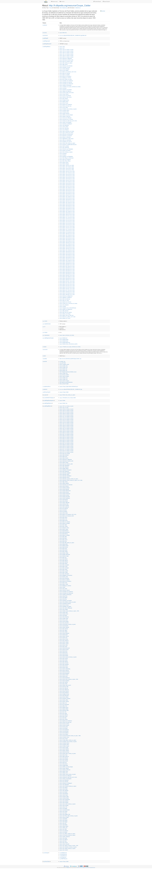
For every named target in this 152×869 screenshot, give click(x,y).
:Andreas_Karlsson (65, 487)
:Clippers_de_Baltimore (65, 91)
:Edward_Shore (64, 101)
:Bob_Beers (63, 538)
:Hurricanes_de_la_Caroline (66, 119)
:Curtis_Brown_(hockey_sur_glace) (68, 624)
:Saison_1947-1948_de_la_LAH (67, 181)
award (45, 394)
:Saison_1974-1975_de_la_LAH (67, 221)
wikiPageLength (46, 41)
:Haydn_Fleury (64, 771)
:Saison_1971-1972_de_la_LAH (67, 217)
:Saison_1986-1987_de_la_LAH (67, 242)
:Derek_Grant (64, 676)
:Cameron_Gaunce (65, 590)
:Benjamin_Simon (64, 527)
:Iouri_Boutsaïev (64, 780)
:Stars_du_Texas (64, 300)
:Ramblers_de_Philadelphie (66, 156)
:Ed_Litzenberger (64, 704)
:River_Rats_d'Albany (65, 160)
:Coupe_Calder (64, 392)
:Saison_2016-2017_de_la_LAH (67, 288)
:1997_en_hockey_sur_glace (66, 428)
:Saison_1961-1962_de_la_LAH (67, 202)
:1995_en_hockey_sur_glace (66, 425)
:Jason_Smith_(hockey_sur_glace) (67, 804)
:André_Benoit (64, 499)
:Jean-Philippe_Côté (65, 814)
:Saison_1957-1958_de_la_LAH (67, 196)
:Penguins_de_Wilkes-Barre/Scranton (68, 144)
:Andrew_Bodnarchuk (65, 490)
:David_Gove (63, 651)
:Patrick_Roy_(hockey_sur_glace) (67, 143)
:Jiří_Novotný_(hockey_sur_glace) (67, 835)
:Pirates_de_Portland (65, 150)
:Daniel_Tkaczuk (64, 636)
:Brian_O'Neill (64, 572)
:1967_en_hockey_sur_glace (66, 412)
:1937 (62, 48)
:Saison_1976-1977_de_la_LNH (67, 227)
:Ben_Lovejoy (64, 526)
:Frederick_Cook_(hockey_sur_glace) (68, 109)
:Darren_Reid (64, 645)
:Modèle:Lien (63, 338)
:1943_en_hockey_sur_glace (66, 49)
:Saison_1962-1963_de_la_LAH (67, 204)
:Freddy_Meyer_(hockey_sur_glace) (68, 740)
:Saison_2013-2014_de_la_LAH (67, 285)
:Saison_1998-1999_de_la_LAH (67, 261)
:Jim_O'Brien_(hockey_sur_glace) (67, 833)
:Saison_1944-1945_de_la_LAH (67, 177)
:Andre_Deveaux (64, 486)
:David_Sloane (64, 654)
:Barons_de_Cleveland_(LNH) (67, 515)
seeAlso (45, 358)
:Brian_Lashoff (64, 570)
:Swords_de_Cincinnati (65, 302)
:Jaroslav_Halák (64, 796)
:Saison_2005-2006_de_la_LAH (67, 272)
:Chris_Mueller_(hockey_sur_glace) (68, 602)
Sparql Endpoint (107, 1)
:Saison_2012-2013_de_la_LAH (67, 284)
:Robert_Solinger (64, 163)
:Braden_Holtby (64, 553)
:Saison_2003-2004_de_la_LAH (67, 269)
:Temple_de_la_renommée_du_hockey (68, 303)
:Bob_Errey (63, 541)
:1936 (62, 46)
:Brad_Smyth (63, 550)
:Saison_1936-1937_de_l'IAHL (67, 165)
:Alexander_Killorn (64, 474)
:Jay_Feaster (63, 811)
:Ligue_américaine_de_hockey (67, 131)
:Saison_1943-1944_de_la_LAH (67, 175)
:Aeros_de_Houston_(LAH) (66, 61)
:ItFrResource (63, 857)
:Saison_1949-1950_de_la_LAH (67, 184)
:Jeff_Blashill (63, 818)
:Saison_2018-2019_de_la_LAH (67, 291)
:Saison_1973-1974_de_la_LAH (67, 220)
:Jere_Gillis (63, 829)
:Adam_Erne (63, 456)
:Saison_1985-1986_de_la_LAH (67, 241)
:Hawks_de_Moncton (65, 116)
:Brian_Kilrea (63, 569)
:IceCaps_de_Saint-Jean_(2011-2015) (68, 120)
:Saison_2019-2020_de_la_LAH (67, 293)
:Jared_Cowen (64, 795)
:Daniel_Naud (64, 634)
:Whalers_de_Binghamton (66, 309)
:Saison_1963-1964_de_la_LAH (67, 205)
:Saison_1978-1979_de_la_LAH (67, 230)
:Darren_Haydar (64, 642)
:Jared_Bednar (64, 793)
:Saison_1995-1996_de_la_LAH (67, 257)
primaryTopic (46, 861)
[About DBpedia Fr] (45, 1)
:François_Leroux (64, 737)
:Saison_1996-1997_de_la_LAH (67, 258)
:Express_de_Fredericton (66, 104)
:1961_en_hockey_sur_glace (66, 54)
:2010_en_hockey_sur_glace (66, 447)
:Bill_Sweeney (64, 533)
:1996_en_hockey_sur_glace (66, 426)
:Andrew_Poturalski (65, 496)
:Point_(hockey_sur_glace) (66, 152)
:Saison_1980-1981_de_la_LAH (67, 233)
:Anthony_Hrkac (64, 504)
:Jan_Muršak (63, 792)
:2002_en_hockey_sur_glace (66, 435)
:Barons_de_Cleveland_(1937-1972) (68, 71)
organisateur (46, 335)
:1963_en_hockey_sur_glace (66, 410)
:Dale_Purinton (64, 628)
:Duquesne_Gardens (65, 698)
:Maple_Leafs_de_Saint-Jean (67, 315)
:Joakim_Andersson (65, 836)
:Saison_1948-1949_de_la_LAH (67, 183)
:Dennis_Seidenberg (65, 668)
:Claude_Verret (64, 613)
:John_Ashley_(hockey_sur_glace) (67, 848)
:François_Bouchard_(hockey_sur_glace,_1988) (70, 735)
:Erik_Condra (63, 716)
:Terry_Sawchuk (64, 304)
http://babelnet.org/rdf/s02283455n (66, 382)
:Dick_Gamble (64, 98)
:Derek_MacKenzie (65, 677)
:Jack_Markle (63, 787)
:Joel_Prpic (63, 841)
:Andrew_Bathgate (64, 68)
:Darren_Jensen (64, 643)
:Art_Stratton (63, 511)
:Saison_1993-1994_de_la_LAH (67, 253)
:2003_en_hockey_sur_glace (66, 437)
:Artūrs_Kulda (64, 513)
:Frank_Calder (64, 107)
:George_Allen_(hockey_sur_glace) (68, 753)
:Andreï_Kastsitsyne (65, 498)
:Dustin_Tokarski (64, 701)
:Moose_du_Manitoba (65, 137)
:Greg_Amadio (64, 760)
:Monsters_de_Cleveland (66, 135)
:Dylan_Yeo (63, 703)
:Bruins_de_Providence (65, 76)
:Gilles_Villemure (64, 756)
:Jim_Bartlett (63, 832)
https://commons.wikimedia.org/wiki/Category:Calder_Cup (70, 358)
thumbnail (45, 35)
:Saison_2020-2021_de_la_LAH (67, 294)
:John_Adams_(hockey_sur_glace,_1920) (69, 845)
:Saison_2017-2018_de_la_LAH (67, 290)
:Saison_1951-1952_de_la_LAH (67, 187)
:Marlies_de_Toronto (65, 318)
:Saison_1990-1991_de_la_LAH (67, 248)
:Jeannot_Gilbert (64, 817)
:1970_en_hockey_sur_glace (66, 415)
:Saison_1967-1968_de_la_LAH (67, 211)
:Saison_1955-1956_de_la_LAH (67, 193)
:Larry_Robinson (64, 129)
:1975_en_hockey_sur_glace (66, 419)
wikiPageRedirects (47, 403)
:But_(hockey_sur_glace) (66, 79)
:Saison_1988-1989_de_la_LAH (67, 245)
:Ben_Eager (63, 524)
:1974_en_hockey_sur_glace (66, 417)
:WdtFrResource (63, 858)
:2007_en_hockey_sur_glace (66, 443)
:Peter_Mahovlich (64, 147)
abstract (45, 25)
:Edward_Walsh (64, 708)
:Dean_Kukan (64, 659)
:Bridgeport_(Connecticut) (66, 575)
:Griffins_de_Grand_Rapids (66, 114)
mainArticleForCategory (48, 397)
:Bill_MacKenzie (64, 530)
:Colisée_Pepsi (64, 618)
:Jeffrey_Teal (63, 827)
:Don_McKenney (64, 689)
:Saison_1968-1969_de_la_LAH (67, 212)
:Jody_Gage (63, 838)
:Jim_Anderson (64, 830)
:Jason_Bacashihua (65, 799)
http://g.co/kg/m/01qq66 (64, 383)
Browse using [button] (54, 1)
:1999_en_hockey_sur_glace (66, 431)
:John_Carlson (64, 850)
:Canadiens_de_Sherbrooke (66, 83)
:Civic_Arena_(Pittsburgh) (66, 608)
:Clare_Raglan (64, 609)
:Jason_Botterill (64, 801)
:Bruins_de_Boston (65, 579)
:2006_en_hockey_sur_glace (66, 57)
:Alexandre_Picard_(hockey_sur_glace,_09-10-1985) (71, 480)
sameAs (45, 361)
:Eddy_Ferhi (63, 706)
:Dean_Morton (64, 661)
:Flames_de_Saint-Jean (65, 106)
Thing (50, 7)
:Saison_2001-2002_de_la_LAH (67, 266)
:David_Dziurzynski (65, 648)
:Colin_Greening (64, 616)
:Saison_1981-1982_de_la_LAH (67, 235)
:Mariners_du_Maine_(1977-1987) (67, 316)
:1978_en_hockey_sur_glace (66, 420)
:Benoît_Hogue (64, 529)
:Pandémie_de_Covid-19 (66, 141)
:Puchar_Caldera (64, 374)
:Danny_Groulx (64, 639)
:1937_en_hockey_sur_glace (66, 406)
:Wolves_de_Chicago (65, 313)
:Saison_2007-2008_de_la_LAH (67, 276)
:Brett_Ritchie (64, 559)
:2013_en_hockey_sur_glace (66, 452)
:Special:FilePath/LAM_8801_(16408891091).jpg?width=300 (73, 35)
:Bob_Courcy (63, 539)
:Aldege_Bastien (64, 468)
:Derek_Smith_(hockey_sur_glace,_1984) (69, 679)
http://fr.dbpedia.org (63, 7)
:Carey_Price (63, 596)
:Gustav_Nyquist (64, 768)
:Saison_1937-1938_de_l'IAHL (67, 166)
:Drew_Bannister (64, 695)
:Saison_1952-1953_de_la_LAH (67, 189)
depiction (45, 389)
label (44, 355)
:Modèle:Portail (64, 341)
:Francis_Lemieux (64, 723)
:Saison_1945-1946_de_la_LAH (67, 178)
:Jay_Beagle (63, 808)
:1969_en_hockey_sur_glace (66, 413)
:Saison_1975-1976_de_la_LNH (67, 224)
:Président (63, 155)
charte (45, 321)
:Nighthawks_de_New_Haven (67, 138)
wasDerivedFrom (47, 386)
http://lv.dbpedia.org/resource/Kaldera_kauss (68, 371)
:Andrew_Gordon (64, 492)
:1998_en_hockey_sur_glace (66, 429)
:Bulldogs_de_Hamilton (65, 77)
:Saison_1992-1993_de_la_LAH (67, 251)
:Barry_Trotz (63, 518)
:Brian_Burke (63, 563)
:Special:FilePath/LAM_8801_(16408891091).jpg (71, 389)
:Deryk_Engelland (64, 680)
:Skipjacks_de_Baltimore (66, 297)
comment (45, 349)
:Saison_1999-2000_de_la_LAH (67, 263)
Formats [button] (62, 1)
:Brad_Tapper (64, 551)
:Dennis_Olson (64, 667)
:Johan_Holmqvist (64, 844)
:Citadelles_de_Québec (65, 606)
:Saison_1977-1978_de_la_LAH (67, 229)
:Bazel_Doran (64, 520)
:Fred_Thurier (64, 738)
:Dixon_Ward (63, 683)
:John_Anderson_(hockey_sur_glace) (68, 847)
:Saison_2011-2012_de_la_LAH (67, 282)
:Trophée (63, 306)
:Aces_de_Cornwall (65, 453)
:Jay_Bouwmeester (65, 809)
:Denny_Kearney (64, 670)
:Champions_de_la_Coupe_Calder (68, 397)
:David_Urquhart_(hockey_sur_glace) (68, 657)
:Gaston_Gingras (64, 750)
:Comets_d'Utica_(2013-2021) (67, 92)
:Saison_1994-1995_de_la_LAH (67, 254)
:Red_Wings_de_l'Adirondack (67, 158)
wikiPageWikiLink (46, 46)
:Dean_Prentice (64, 662)
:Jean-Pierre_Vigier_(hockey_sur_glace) (69, 815)
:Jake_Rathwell (64, 790)
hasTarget (45, 852)
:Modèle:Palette (64, 339)
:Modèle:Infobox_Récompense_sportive (68, 344)
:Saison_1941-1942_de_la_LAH (67, 172)
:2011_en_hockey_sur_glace (66, 449)
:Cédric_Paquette (64, 627)
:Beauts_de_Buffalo (65, 523)
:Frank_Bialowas (64, 729)
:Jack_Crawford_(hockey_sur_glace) (68, 786)
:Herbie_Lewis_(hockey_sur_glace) (68, 774)
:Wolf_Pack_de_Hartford (66, 312)
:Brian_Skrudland (64, 573)
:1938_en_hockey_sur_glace (66, 409)
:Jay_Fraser (63, 812)
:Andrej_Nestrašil (64, 489)
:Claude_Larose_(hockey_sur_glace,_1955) (69, 611)
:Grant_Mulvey (64, 759)
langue (45, 332)
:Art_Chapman (64, 508)
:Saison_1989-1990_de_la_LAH (67, 247)
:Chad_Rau (63, 599)
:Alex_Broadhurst (64, 471)
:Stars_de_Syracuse (65, 299)
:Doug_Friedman (64, 691)
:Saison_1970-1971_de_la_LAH (67, 215)
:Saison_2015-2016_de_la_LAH (67, 287)
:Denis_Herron (64, 665)
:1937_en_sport (64, 407)
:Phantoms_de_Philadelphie (66, 149)
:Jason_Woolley (64, 805)
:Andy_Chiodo (64, 501)
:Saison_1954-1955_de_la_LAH (67, 192)
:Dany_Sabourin (64, 640)
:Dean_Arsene (64, 658)
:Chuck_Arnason (64, 605)
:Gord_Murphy (64, 757)
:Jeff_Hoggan (63, 821)
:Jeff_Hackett (63, 820)
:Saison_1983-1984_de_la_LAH (67, 238)
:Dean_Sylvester (64, 664)
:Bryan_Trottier (64, 584)
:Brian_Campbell (64, 564)
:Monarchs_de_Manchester (66, 134)
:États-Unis (63, 32)
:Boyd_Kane (63, 548)
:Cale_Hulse (63, 588)
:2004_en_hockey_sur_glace (66, 438)
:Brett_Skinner (64, 560)
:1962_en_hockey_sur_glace (66, 55)
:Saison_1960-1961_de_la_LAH (67, 201)
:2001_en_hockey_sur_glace (66, 434)
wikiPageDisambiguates (48, 400)
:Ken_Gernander (64, 128)
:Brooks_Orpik (64, 576)
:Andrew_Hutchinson (65, 493)
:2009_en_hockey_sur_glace (66, 446)
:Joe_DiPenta (64, 839)
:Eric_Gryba (63, 713)
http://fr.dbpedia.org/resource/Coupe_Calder (69, 5)
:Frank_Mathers (64, 732)
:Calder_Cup (62, 361)
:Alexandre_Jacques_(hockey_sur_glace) (69, 478)
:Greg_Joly (63, 762)
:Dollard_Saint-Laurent (65, 685)
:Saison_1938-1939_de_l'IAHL (67, 168)
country (45, 32)
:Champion (63, 88)
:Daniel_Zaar (63, 637)
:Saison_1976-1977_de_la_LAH (67, 226)
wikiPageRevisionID (47, 43)
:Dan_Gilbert (63, 630)
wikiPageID (45, 38)
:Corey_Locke (64, 619)
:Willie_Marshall (64, 310)
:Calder (62, 400)
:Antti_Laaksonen (64, 507)
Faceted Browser (97, 1)
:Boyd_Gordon (64, 547)
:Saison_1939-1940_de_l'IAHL (67, 169)
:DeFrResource (63, 854)
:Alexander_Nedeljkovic (65, 475)
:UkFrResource (63, 852)
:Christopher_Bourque (65, 603)
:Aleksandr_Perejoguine (65, 469)
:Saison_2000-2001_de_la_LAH (67, 264)
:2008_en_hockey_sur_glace (66, 444)
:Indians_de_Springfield (65, 122)
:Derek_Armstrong (64, 671)
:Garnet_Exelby (64, 747)
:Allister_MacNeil (64, 483)
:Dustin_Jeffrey (64, 700)
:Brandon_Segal (64, 556)
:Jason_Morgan (64, 802)
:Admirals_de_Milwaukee (66, 58)
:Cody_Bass (63, 615)
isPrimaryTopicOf (46, 392)
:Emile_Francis (64, 103)
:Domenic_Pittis (64, 686)
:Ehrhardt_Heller (64, 710)
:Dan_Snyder (63, 631)
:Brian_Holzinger (64, 567)
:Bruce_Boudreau (64, 578)
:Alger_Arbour (64, 64)
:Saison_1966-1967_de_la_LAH (67, 209)
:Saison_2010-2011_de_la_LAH (67, 281)
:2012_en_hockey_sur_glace (66, 450)
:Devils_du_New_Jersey (65, 97)
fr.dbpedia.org (77, 7)
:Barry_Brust (63, 517)
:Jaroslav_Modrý (64, 798)
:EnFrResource (63, 855)
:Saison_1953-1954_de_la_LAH (67, 190)
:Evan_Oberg (63, 719)
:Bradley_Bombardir (65, 554)
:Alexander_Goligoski (65, 472)
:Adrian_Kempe (64, 462)
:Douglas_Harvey (64, 100)
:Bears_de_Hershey (65, 73)
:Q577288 (63, 363)
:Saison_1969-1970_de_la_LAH (67, 214)
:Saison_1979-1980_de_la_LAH (67, 232)
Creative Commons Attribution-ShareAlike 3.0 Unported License (86, 867)
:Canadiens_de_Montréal (66, 82)
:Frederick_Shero (64, 111)
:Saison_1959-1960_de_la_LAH (67, 199)
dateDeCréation (47, 323)
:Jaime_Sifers (64, 789)
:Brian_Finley (63, 566)
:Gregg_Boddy (64, 765)
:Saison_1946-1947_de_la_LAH (67, 180)
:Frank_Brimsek (64, 731)
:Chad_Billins (63, 597)
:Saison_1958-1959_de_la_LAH (67, 198)
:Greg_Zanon (64, 763)
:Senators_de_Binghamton (66, 296)
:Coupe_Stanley (64, 94)
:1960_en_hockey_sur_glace (66, 52)
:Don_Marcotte (64, 688)
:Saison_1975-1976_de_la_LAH (67, 223)
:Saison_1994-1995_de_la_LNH (67, 255)
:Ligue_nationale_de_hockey (66, 132)
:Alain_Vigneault (64, 466)
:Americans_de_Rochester (66, 65)
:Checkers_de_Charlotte (66, 89)
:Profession (63, 153)
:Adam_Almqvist (64, 455)
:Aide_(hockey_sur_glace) (66, 62)
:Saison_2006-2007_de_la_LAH (67, 275)
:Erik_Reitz (63, 717)
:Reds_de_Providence (65, 159)
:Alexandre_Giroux (64, 477)
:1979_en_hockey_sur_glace (66, 422)
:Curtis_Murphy (64, 625)
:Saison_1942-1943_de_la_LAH (67, 174)
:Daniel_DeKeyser (64, 633)
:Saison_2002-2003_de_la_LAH (67, 267)
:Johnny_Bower (64, 126)
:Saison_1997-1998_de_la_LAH (67, 260)
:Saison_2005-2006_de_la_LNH (67, 273)
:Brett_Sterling (64, 562)
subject (44, 346)
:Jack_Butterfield (64, 125)
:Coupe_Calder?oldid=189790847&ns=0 (69, 386)
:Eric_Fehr (63, 711)
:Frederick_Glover (64, 110)
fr (44, 326)
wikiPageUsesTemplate (48, 338)
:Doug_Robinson (64, 692)
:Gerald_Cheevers (64, 113)
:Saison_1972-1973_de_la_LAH (67, 218)
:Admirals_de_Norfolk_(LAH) (66, 60)
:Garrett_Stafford (64, 749)
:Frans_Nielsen (64, 734)
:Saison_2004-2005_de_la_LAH (67, 270)
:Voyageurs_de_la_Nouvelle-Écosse (68, 307)
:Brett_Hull (63, 557)
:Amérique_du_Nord (65, 67)
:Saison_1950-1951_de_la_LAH (67, 186)
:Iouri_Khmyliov (64, 781)
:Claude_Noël (64, 612)
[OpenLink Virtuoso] (66, 866)
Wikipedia (67, 867)
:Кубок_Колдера (64, 376)
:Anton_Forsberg (64, 505)
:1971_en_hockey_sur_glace (66, 416)
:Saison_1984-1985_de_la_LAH (67, 239)
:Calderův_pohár (64, 364)
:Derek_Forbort (64, 674)
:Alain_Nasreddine (64, 465)
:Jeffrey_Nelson (64, 826)
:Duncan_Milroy (64, 697)
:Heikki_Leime (64, 772)
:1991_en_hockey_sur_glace (66, 423)
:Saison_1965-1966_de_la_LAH (67, 208)
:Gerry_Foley (63, 755)
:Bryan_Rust (63, 582)
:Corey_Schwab (64, 621)
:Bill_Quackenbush (64, 532)
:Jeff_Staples (63, 824)
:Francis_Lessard (64, 725)
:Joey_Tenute (64, 842)
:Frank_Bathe (64, 728)
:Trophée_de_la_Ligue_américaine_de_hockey (70, 86)
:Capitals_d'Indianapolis (65, 85)
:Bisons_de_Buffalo (65, 74)
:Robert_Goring (64, 162)
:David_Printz (63, 652)
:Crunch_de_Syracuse (65, 95)
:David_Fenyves (64, 649)
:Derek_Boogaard (64, 673)
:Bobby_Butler (64, 544)
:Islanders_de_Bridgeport (66, 123)
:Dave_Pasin (63, 646)
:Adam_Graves (64, 458)
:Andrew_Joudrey (64, 495)
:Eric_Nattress (64, 714)
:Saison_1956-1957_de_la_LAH (67, 195)
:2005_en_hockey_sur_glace (66, 440)
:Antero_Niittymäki (64, 502)
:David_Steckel (64, 655)
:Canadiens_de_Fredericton (66, 80)
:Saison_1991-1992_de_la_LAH (67, 250)
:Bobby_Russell (64, 545)
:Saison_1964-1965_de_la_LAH (67, 206)
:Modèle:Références (65, 342)
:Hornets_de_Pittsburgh (65, 117)
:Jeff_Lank (63, 823)
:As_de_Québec (64, 70)
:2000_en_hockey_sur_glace (66, 432)
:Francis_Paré (64, 726)
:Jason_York (63, 806)
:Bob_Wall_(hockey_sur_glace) (67, 542)
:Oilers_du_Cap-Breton (65, 140)
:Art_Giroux (63, 510)
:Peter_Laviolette (64, 146)
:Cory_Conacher (64, 622)
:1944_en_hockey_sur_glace (66, 51)
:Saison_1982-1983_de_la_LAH (67, 236)
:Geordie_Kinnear (64, 752)
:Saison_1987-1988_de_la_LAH (67, 244)
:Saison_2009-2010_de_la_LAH (67, 279)
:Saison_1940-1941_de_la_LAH (67, 171)
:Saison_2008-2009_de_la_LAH (67, 278)
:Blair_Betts (63, 536)
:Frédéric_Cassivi (64, 746)
